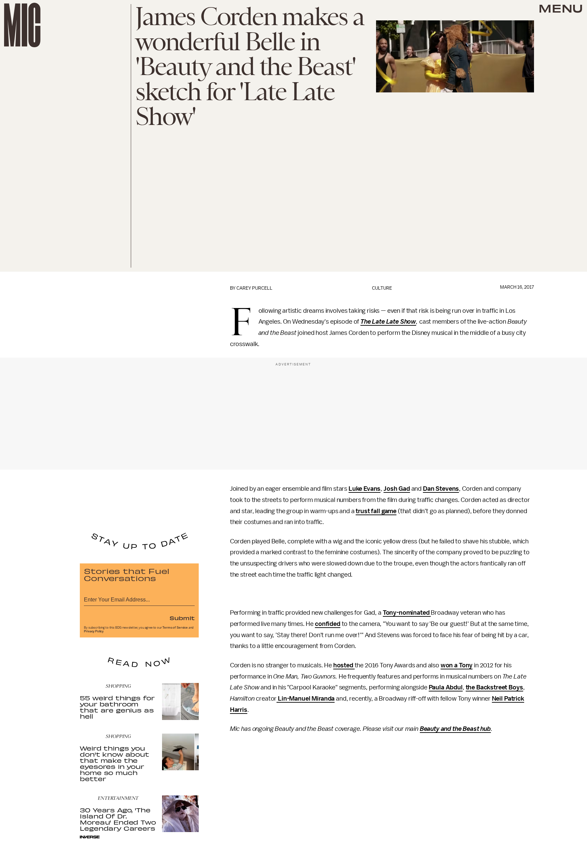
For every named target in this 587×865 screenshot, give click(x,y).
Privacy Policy (94, 631)
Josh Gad (397, 488)
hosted (344, 665)
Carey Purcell (254, 288)
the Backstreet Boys (494, 687)
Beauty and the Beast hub (455, 728)
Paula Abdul (446, 687)
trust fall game (376, 511)
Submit (182, 617)
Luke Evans (364, 488)
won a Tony (457, 665)
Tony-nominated (407, 612)
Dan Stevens (441, 488)
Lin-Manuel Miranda (306, 698)
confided (327, 623)
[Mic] (22, 25)
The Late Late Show (388, 321)
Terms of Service (175, 627)
